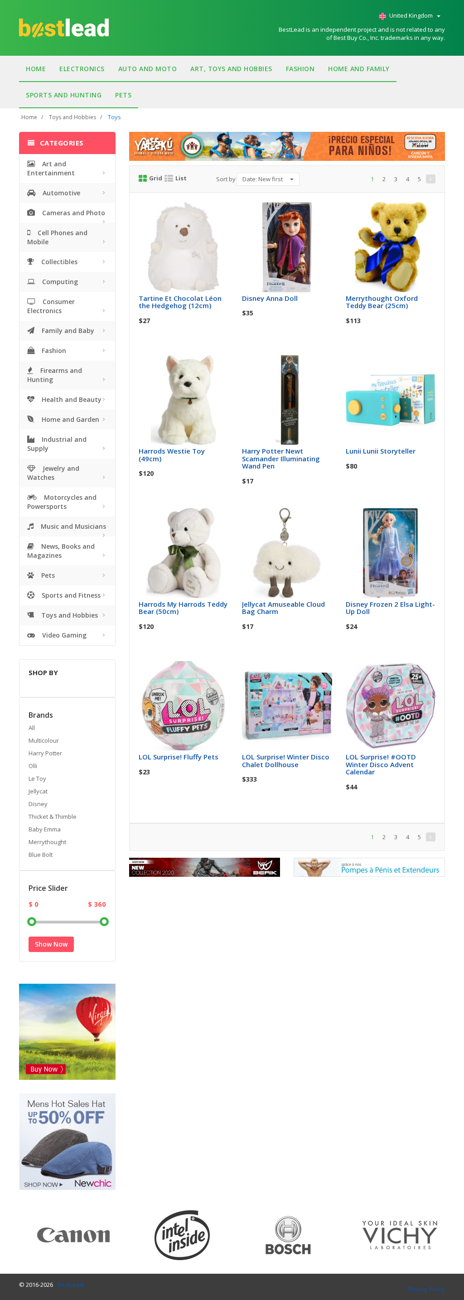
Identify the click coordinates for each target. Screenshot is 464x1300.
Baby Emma (45, 829)
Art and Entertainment (51, 168)
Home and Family (359, 68)
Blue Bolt (41, 855)
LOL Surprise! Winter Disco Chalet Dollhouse (285, 760)
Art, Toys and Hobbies (231, 68)
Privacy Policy (426, 1289)
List (181, 178)
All (32, 728)
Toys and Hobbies (72, 117)
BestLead (70, 1285)
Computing (59, 281)
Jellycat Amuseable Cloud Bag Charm (283, 607)
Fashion (300, 68)
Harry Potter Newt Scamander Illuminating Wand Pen (281, 458)
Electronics (82, 68)
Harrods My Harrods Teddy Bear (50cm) (183, 607)
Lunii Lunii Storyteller (381, 450)
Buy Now (189, 212)
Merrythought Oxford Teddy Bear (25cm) (382, 302)
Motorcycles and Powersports (62, 502)
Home (36, 68)
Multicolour (44, 740)
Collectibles (58, 261)
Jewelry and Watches (53, 473)
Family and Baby (67, 330)
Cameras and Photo (72, 212)
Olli (33, 766)
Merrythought (47, 842)
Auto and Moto (147, 68)
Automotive (60, 192)
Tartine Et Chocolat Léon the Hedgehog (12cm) (180, 302)
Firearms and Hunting (54, 375)
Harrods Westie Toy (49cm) (172, 454)
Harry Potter (45, 753)
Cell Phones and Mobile (57, 237)
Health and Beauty (71, 399)
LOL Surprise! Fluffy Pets (178, 756)
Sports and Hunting (64, 95)
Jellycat (38, 791)
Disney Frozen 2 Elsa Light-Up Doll (390, 607)
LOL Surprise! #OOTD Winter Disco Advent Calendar (381, 764)
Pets (123, 95)
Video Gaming (63, 635)
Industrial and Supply (57, 444)
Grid (155, 178)
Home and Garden (69, 419)
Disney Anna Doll (270, 298)
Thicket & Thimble (53, 816)
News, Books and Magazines (61, 551)
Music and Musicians (72, 526)
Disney (38, 804)
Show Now (51, 944)
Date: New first (263, 179)
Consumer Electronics (51, 306)
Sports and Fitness (70, 595)
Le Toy (37, 778)
